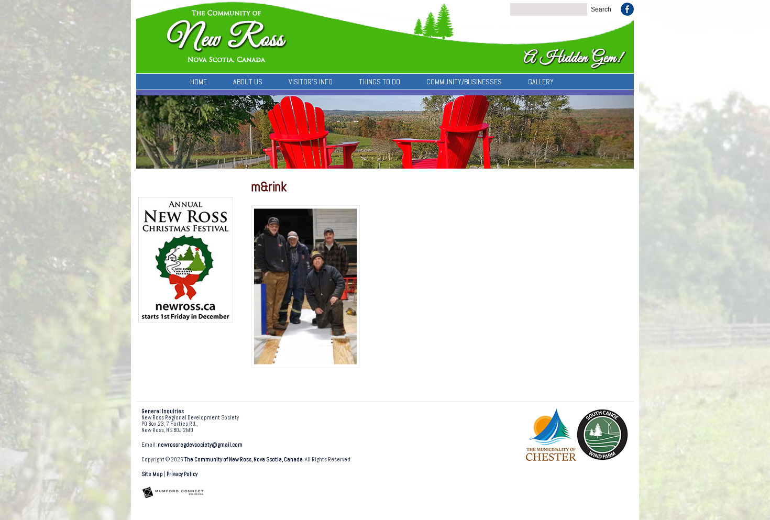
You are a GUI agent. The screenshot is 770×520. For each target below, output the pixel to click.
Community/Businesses (464, 81)
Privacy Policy (182, 474)
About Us (247, 81)
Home (198, 81)
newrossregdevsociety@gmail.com (200, 444)
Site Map (152, 474)
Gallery (541, 81)
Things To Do (379, 81)
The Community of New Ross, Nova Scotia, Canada (243, 459)
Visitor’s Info (311, 81)
